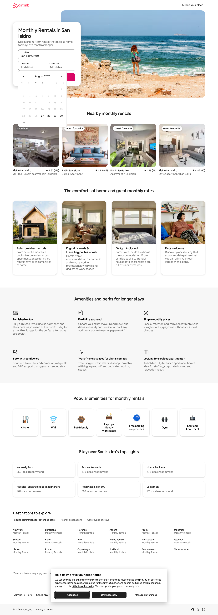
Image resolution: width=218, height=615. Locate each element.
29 (55, 115)
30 (61, 115)
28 (48, 115)
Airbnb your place (192, 5)
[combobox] (47, 56)
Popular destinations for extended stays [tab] (34, 519)
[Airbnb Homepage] (21, 5)
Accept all (72, 594)
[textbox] (32, 67)
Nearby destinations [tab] (71, 519)
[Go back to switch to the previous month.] (24, 76)
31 (23, 122)
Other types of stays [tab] (98, 519)
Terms (49, 609)
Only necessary (109, 594)
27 (42, 115)
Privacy (39, 609)
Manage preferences (146, 594)
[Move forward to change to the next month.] (61, 76)
